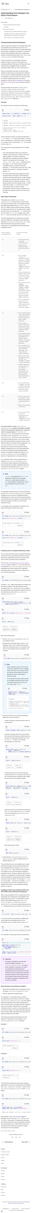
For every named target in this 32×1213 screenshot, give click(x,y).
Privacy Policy (15, 1208)
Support (3, 1160)
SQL (3, 110)
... (12, 9)
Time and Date (17, 1116)
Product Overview (5, 1151)
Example (6, 27)
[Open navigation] (28, 3)
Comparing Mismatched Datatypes (11, 24)
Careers (3, 1192)
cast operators (19, 80)
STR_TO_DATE (7, 82)
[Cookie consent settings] (2, 1211)
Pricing (2, 1157)
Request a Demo (5, 1154)
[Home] (5, 3)
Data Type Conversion (8, 29)
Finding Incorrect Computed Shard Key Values (15, 31)
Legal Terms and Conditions (17, 1210)
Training (3, 1179)
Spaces (3, 1173)
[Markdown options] (2, 18)
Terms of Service (17, 1203)
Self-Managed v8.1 (5, 9)
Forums (3, 1170)
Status (2, 1163)
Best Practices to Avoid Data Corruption (14, 37)
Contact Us (4, 1186)
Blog (2, 1189)
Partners (3, 1195)
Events (2, 1176)
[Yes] (12, 1137)
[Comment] (20, 1137)
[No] (16, 1137)
